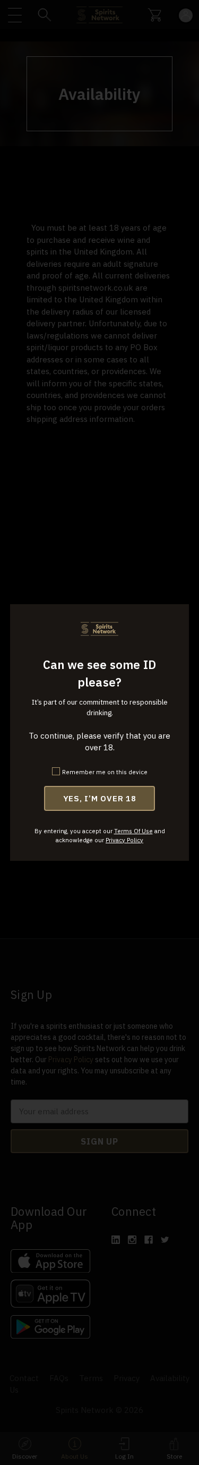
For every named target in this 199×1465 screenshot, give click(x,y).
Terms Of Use (133, 831)
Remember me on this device (105, 772)
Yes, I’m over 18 (99, 798)
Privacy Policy (124, 840)
